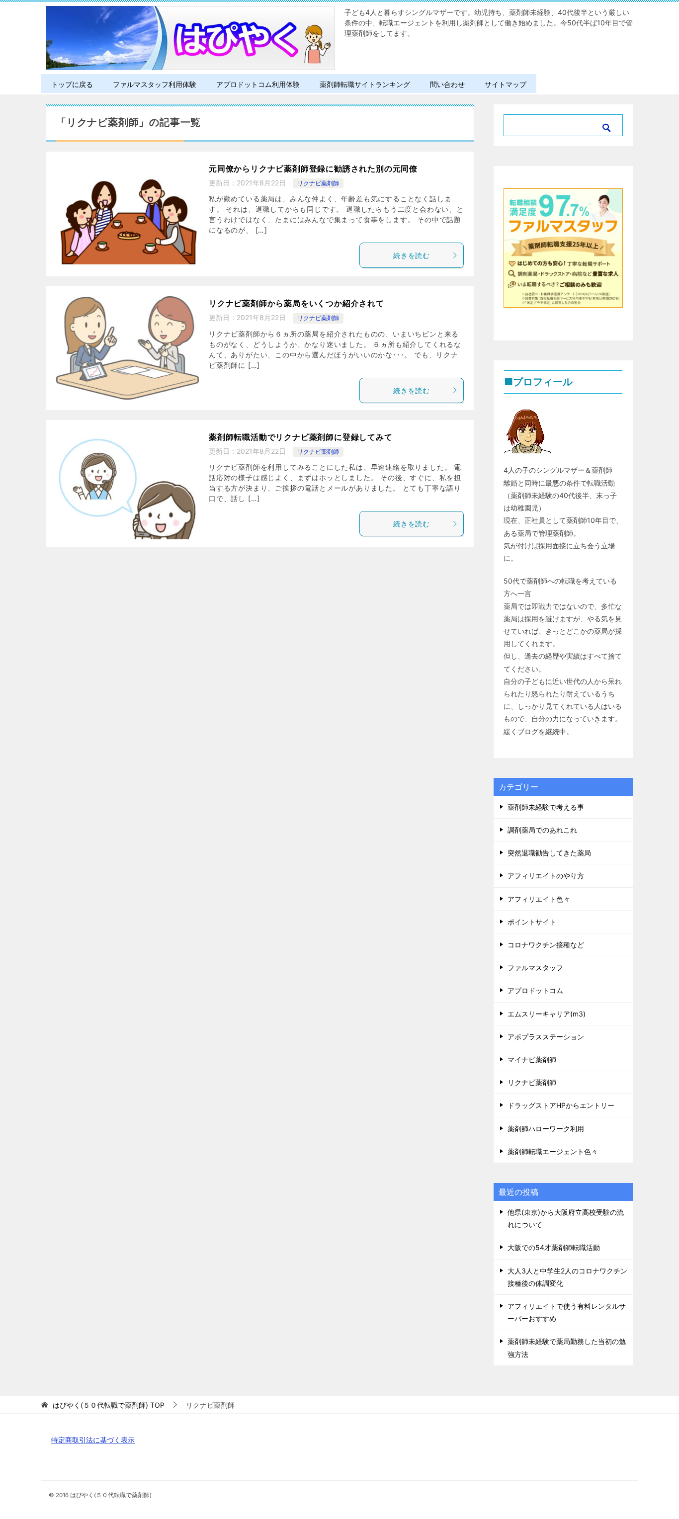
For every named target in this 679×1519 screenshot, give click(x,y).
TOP (109, 1405)
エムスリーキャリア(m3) (547, 1014)
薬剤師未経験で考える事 (546, 807)
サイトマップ (505, 84)
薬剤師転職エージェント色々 (553, 1151)
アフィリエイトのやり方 (546, 875)
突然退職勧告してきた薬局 (549, 852)
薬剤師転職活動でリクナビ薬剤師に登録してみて (301, 437)
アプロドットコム (535, 990)
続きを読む (411, 255)
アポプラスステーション (546, 1036)
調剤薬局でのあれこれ (542, 830)
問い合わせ (447, 84)
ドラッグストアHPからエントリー (561, 1105)
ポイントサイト (532, 922)
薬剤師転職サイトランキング (365, 84)
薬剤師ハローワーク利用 (546, 1128)
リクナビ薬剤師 (318, 183)
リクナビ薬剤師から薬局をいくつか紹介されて (296, 303)
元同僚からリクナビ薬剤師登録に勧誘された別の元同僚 (313, 168)
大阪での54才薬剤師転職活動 (554, 1247)
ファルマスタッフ (535, 967)
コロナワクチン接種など (546, 944)
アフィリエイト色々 (539, 899)
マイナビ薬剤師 (532, 1059)
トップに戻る (72, 84)
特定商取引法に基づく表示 (93, 1439)
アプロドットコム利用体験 (258, 84)
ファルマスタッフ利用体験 (154, 84)
